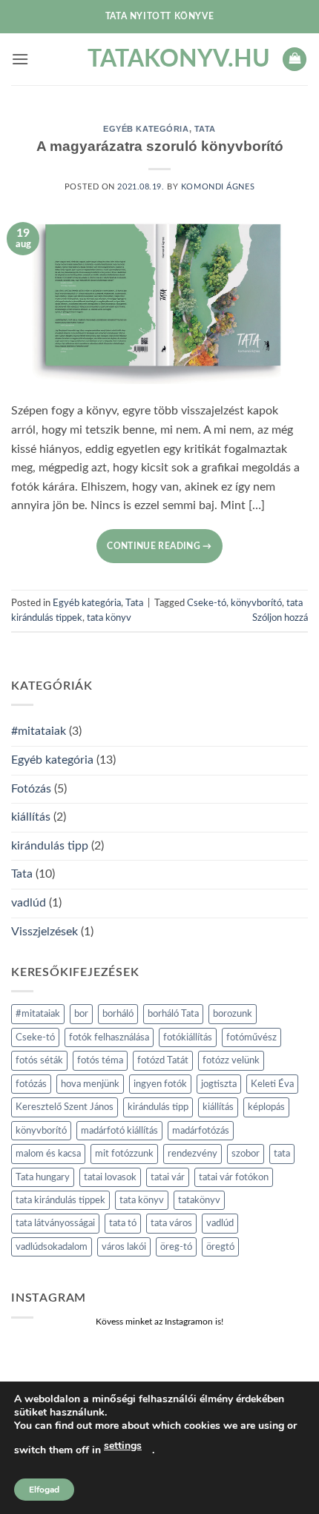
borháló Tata (173, 1013)
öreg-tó (176, 1246)
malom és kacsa (48, 1153)
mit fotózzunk (124, 1153)
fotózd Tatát (162, 1060)
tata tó (123, 1223)
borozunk (232, 1013)
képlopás (266, 1107)
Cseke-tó (206, 603)
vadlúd (28, 903)
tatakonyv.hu (159, 59)
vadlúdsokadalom (52, 1246)
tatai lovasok (110, 1177)
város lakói (124, 1246)
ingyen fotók (160, 1084)
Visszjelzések (44, 932)
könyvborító (256, 603)
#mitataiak (38, 731)
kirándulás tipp (49, 846)
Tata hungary (43, 1177)
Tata (205, 128)
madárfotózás (200, 1130)
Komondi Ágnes (217, 187)
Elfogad (44, 1490)
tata (282, 1153)
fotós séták (39, 1060)
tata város (171, 1223)
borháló (118, 1013)
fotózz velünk (231, 1060)
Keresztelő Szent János (65, 1107)
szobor (245, 1153)
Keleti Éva (272, 1084)
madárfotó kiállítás (119, 1130)
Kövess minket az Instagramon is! (159, 1321)
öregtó (220, 1246)
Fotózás (31, 789)
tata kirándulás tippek (60, 1200)
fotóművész (251, 1037)
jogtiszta (219, 1084)
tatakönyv (199, 1200)
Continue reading (159, 546)
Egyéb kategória (145, 128)
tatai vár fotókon (234, 1177)
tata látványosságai (55, 1223)
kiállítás (30, 817)
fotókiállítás (187, 1037)
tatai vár (168, 1177)
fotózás (31, 1084)
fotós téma (100, 1060)
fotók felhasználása (109, 1037)
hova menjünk (90, 1084)
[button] (20, 59)
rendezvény (192, 1153)
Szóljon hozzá (280, 617)
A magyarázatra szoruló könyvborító (159, 146)
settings (123, 1446)
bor (81, 1013)
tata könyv (109, 617)
